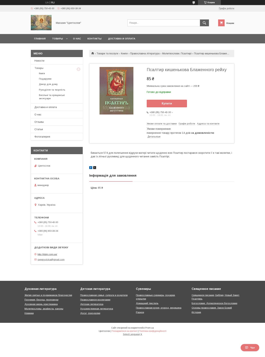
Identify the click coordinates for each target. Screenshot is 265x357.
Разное (140, 312)
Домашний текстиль (147, 303)
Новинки (29, 313)
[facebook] (90, 168)
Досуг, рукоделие (90, 313)
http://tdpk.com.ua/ (47, 254)
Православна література (145, 53)
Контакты (94, 38)
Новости (39, 60)
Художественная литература (96, 308)
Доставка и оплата (121, 38)
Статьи (38, 129)
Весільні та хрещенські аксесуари (52, 97)
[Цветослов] (41, 29)
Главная (40, 38)
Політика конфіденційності (152, 331)
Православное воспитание (95, 299)
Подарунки (45, 78)
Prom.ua (149, 328)
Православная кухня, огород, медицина (158, 307)
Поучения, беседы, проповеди (41, 299)
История (196, 312)
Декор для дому (48, 84)
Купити (167, 103)
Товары (57, 38)
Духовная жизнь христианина (41, 304)
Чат (252, 347)
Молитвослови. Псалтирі (176, 53)
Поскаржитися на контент (124, 331)
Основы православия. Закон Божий (212, 307)
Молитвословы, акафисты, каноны (44, 308)
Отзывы (39, 121)
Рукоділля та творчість (52, 89)
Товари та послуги (107, 53)
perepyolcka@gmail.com (51, 259)
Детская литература (91, 304)
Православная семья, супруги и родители (104, 295)
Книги (124, 53)
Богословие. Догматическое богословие (214, 303)
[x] (94, 168)
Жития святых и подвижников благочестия (48, 295)
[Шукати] (204, 22)
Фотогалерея (42, 136)
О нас (77, 38)
